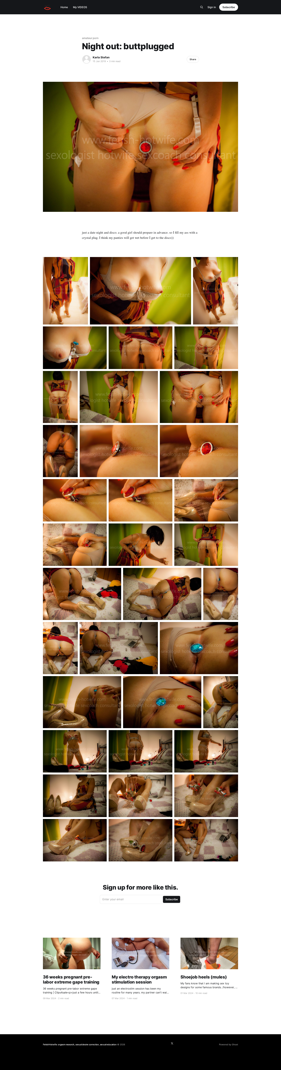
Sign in (211, 7)
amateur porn (90, 38)
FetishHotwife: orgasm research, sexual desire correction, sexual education (80, 1044)
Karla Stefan (101, 57)
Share (193, 59)
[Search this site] (201, 7)
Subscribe (228, 7)
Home (64, 7)
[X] (172, 1043)
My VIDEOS (80, 7)
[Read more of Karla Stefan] (86, 59)
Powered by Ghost (228, 1044)
